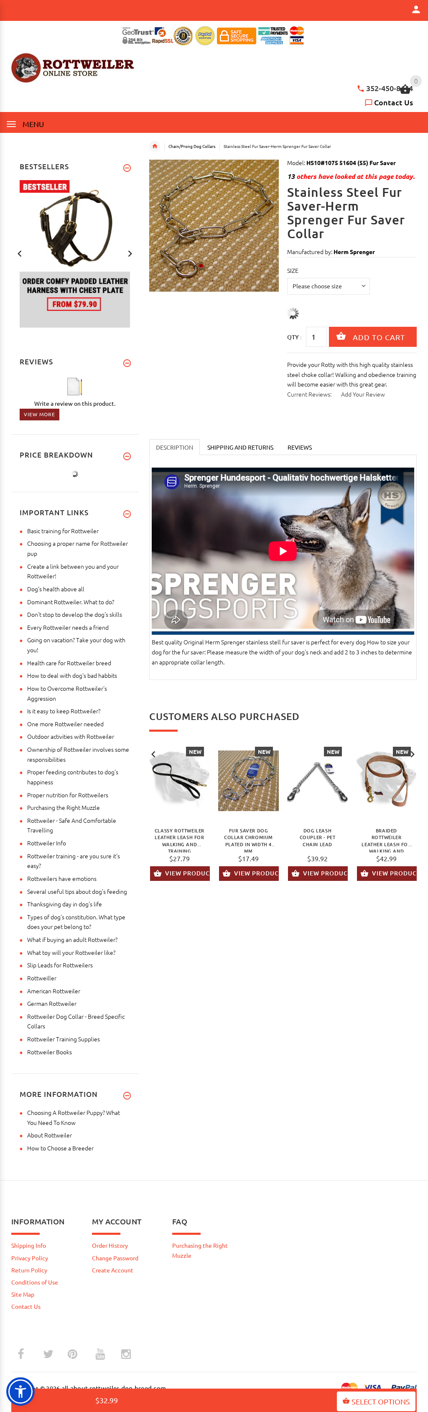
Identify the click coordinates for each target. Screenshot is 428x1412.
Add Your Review (363, 394)
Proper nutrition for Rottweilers (67, 795)
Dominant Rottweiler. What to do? (70, 602)
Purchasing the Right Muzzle (63, 807)
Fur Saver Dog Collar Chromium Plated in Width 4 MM (248, 839)
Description (174, 447)
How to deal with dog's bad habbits (72, 675)
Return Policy (29, 1270)
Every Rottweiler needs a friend (68, 627)
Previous (153, 753)
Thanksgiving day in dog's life (64, 904)
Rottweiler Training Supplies (63, 1039)
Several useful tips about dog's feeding (77, 891)
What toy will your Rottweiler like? (71, 952)
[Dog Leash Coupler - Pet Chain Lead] (317, 781)
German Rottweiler (51, 1003)
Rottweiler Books (49, 1052)
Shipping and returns (240, 447)
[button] (20, 1391)
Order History (110, 1245)
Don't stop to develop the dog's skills (74, 614)
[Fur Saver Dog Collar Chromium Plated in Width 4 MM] (248, 781)
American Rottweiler (53, 991)
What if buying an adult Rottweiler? (72, 939)
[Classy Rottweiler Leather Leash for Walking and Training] (179, 781)
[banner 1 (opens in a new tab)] (75, 253)
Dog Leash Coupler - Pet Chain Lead (318, 837)
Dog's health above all (55, 589)
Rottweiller (41, 978)
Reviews (300, 447)
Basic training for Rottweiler (63, 531)
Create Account (112, 1270)
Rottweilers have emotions (62, 878)
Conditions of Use (34, 1282)
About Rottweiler (49, 1135)
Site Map (22, 1294)
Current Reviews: (309, 394)
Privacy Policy (29, 1258)
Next (412, 753)
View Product (188, 873)
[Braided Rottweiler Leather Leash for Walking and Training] (386, 781)
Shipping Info (28, 1245)
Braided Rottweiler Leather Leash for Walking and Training (386, 839)
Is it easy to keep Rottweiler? (63, 711)
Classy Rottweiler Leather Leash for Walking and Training (179, 839)
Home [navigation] (154, 146)
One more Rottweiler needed (65, 724)
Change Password (115, 1258)
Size (292, 270)
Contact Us (393, 102)
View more (39, 414)
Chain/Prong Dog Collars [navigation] (191, 146)
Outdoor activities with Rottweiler (70, 736)
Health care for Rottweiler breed (69, 663)
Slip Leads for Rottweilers (60, 965)
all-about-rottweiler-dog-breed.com (113, 1388)
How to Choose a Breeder (60, 1148)
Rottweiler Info (46, 843)
